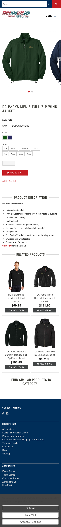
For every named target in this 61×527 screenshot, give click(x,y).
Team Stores (8, 474)
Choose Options (16, 310)
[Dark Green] (5, 137)
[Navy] (10, 137)
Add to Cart (16, 172)
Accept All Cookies (30, 522)
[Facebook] (3, 413)
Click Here (7, 245)
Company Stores (10, 478)
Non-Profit (7, 485)
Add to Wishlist (9, 181)
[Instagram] (7, 413)
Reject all (30, 515)
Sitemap (6, 453)
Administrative (9, 481)
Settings (30, 508)
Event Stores (8, 471)
